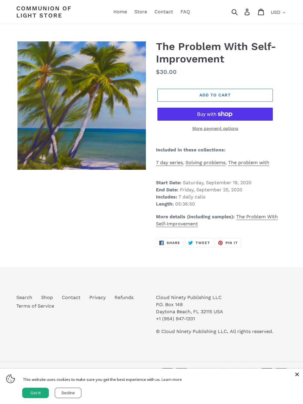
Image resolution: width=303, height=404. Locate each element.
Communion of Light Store (44, 12)
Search (24, 297)
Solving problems (205, 162)
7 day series (169, 162)
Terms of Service (35, 306)
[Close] (297, 374)
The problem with (248, 162)
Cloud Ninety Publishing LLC (194, 331)
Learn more (172, 379)
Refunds (124, 297)
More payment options (215, 128)
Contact (71, 297)
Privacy (97, 297)
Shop (47, 297)
